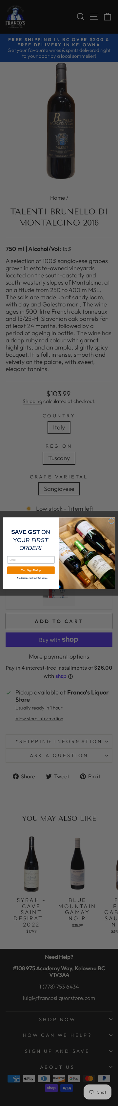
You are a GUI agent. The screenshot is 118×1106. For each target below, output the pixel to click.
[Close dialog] (111, 520)
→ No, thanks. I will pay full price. (30, 577)
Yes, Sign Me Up (31, 570)
